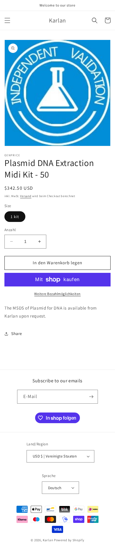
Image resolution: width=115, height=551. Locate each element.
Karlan (48, 540)
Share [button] (16, 333)
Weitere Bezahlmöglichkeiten (57, 293)
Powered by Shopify (69, 540)
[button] (7, 20)
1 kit (15, 216)
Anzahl (10, 229)
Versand (25, 196)
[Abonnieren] (91, 397)
